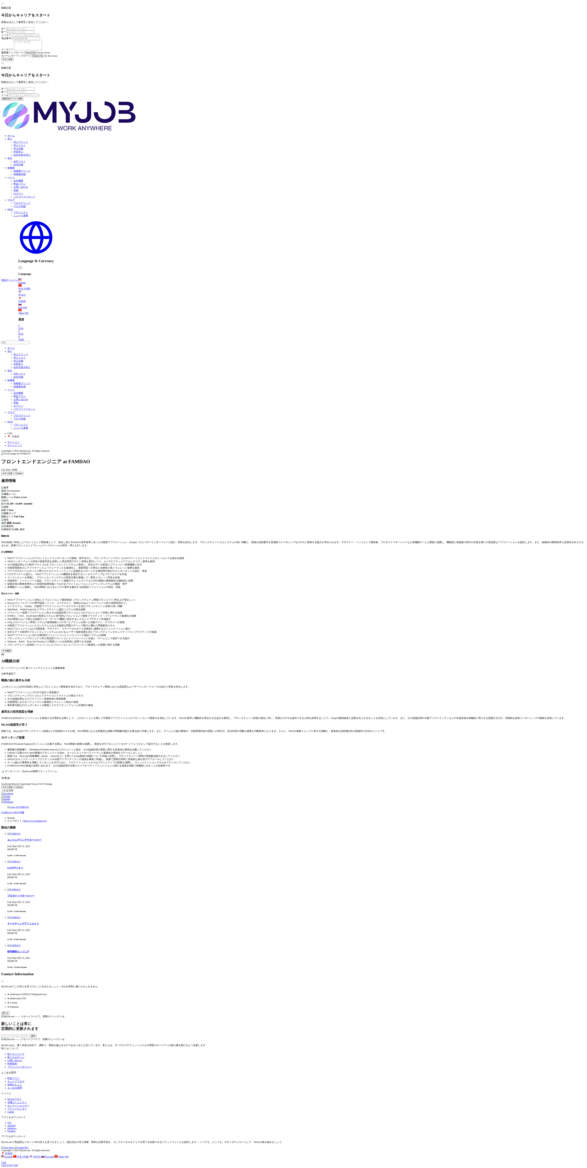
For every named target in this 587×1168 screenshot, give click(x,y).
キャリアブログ (15, 1081)
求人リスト (19, 145)
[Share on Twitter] (6, 796)
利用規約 (12, 1063)
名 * (3, 28)
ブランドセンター (17, 1109)
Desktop (11, 1131)
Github (10, 1112)
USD (3, 1162)
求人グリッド (20, 142)
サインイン (12, 280)
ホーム (11, 135)
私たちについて (15, 1054)
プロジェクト (20, 212)
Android (11, 1125)
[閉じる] (2, 981)
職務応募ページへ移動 (12, 98)
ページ (11, 177)
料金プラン (19, 184)
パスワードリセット (24, 196)
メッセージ (7, 49)
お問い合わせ (20, 187)
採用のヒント (14, 1084)
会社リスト (19, 161)
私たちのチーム (15, 1057)
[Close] (2, 3)
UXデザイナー (15, 868)
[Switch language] (36, 254)
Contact (18, 473)
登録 (15, 190)
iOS (9, 1122)
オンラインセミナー (18, 1105)
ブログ (11, 200)
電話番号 (6, 38)
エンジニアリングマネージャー (24, 840)
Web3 (10, 209)
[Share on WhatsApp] (7, 802)
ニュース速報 (20, 215)
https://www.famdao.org (35, 821)
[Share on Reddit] (5, 799)
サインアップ (14, 445)
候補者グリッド (22, 171)
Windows (12, 1128)
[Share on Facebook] (7, 793)
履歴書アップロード (12, 52)
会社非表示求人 (22, 155)
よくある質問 (14, 1088)
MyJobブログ (14, 1099)
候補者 (11, 167)
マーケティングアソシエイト (23, 923)
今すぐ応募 (7, 59)
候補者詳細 (19, 174)
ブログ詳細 (19, 206)
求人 (9, 139)
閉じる (5, 1013)
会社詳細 (18, 164)
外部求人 (18, 151)
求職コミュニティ (17, 1102)
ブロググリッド (22, 203)
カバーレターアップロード (16, 55)
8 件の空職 (18, 812)
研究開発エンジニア (18, 951)
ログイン (18, 193)
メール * (5, 35)
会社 (9, 158)
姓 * (3, 32)
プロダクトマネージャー (20, 895)
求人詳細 (18, 148)
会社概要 (18, 180)
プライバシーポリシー (19, 1067)
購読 (33, 1036)
